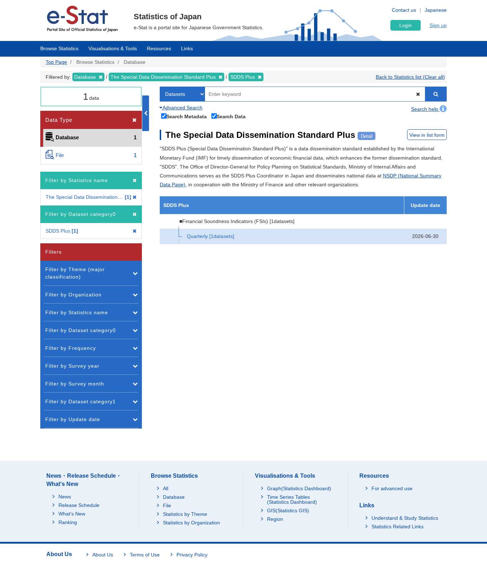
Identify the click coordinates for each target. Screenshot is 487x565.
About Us (102, 554)
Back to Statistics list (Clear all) (410, 77)
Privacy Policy (191, 554)
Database (174, 496)
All (165, 488)
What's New (71, 513)
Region (275, 519)
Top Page (56, 62)
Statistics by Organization (191, 522)
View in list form (427, 135)
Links (187, 48)
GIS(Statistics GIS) (288, 510)
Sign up (438, 25)
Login (405, 25)
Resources (159, 48)
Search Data (231, 116)
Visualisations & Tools (112, 48)
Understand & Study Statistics (404, 517)
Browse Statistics (59, 48)
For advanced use (391, 488)
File (167, 505)
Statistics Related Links (397, 526)
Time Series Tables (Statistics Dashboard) (292, 499)
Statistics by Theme (185, 514)
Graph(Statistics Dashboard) (299, 488)
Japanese (436, 9)
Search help (425, 109)
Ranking (67, 522)
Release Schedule (78, 505)
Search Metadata (186, 116)
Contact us (404, 9)
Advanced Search (182, 107)
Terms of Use (145, 554)
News (64, 496)
